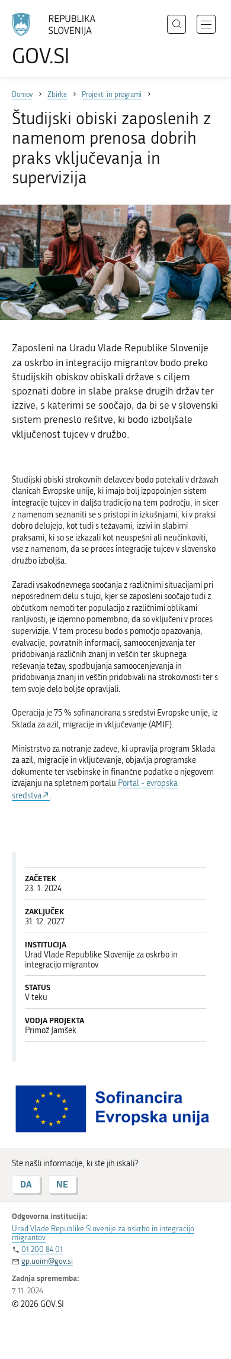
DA (26, 1184)
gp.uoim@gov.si (47, 1261)
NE (62, 1184)
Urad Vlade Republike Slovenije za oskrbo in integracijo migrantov (103, 1233)
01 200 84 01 (42, 1249)
